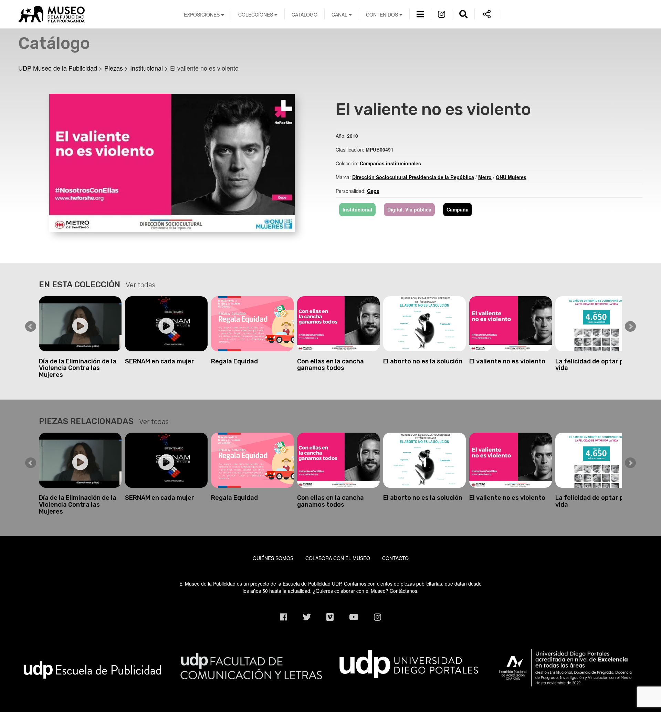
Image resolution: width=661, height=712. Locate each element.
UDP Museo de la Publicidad (92, 14)
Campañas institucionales (390, 163)
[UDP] (410, 662)
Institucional (357, 209)
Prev (30, 326)
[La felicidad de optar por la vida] (596, 323)
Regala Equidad (234, 361)
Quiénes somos (273, 558)
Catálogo (304, 14)
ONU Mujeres (511, 177)
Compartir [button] (487, 14)
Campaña (458, 209)
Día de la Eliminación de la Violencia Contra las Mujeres (77, 368)
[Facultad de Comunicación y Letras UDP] (251, 665)
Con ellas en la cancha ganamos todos (330, 365)
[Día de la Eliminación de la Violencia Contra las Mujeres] (80, 323)
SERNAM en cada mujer (159, 361)
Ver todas (140, 285)
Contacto (395, 558)
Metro (485, 177)
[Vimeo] (330, 617)
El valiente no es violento (507, 361)
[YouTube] (353, 617)
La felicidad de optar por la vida (596, 365)
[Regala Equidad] (252, 323)
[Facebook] (283, 617)
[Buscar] (463, 14)
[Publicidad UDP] (92, 669)
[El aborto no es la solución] (424, 323)
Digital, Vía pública (409, 209)
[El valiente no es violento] (172, 161)
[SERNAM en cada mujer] (166, 323)
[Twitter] (307, 617)
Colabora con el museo (337, 558)
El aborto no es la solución (422, 361)
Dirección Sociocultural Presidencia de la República (413, 177)
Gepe (373, 190)
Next (630, 326)
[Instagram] (441, 14)
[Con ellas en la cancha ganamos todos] (338, 323)
